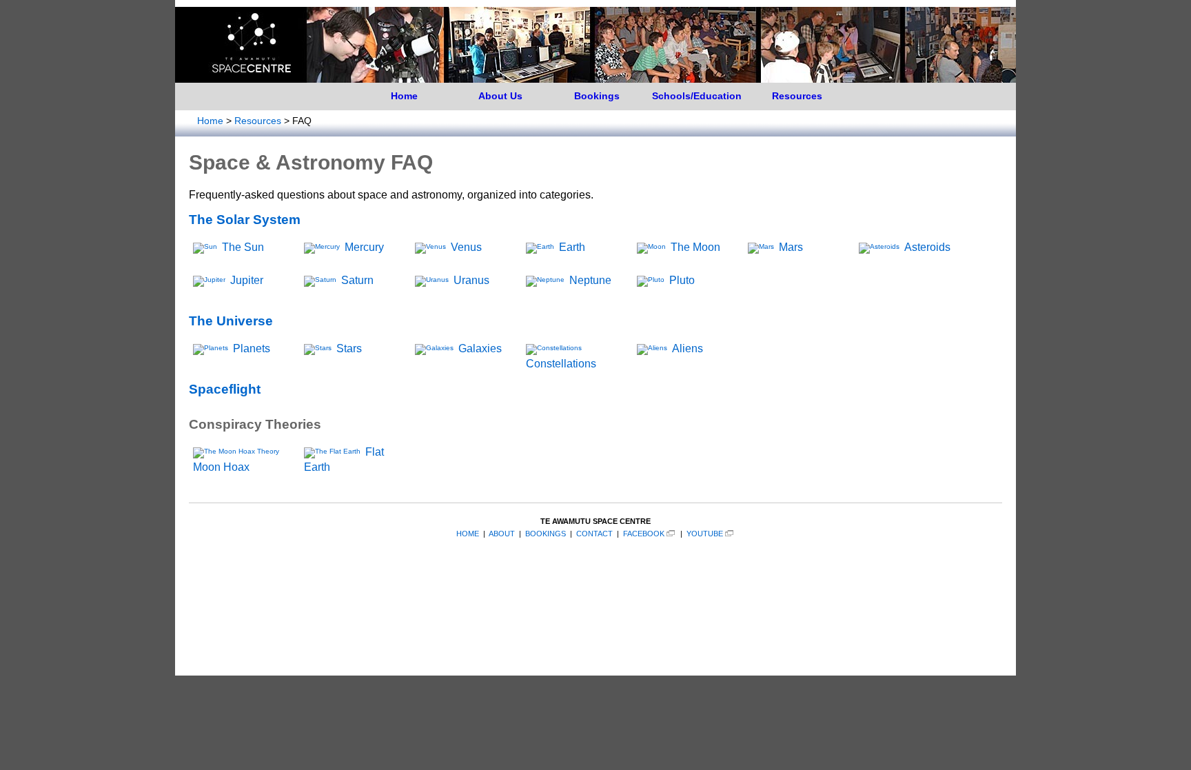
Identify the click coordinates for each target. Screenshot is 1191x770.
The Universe (231, 321)
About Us (500, 95)
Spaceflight (225, 389)
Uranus (471, 280)
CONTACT (594, 533)
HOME (467, 533)
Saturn (357, 280)
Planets (251, 348)
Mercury (364, 247)
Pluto (682, 280)
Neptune (590, 280)
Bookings (597, 95)
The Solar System (245, 219)
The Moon (695, 247)
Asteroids (927, 247)
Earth (572, 247)
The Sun (243, 247)
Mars (791, 247)
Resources (797, 95)
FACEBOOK (643, 533)
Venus (466, 247)
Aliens (687, 348)
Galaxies (480, 348)
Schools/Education (697, 95)
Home (404, 95)
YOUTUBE (704, 533)
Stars (349, 348)
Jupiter (246, 280)
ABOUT (502, 533)
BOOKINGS (545, 533)
